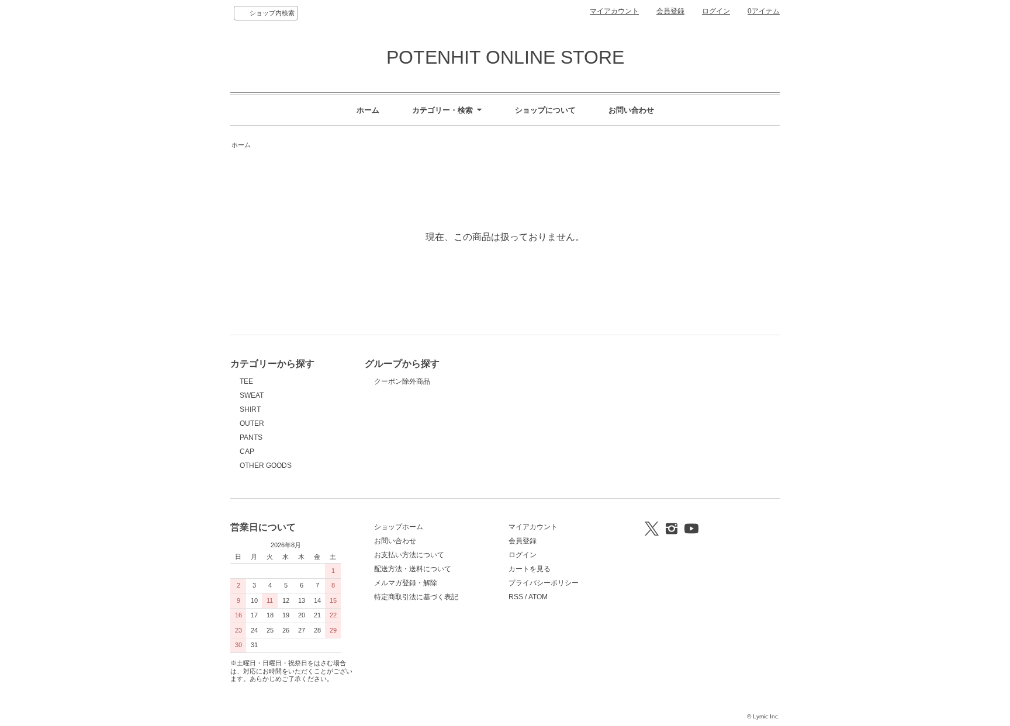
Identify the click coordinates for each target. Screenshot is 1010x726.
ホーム (368, 110)
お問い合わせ (631, 110)
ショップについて (545, 110)
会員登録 (670, 11)
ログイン (716, 11)
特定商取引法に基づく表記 (416, 597)
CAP (247, 451)
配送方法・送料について (412, 569)
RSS (516, 597)
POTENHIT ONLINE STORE (505, 57)
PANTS (251, 437)
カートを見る (530, 569)
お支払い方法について (409, 555)
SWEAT (252, 395)
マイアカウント (614, 11)
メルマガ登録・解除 (405, 583)
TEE (246, 381)
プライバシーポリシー (544, 583)
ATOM (538, 597)
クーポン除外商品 (402, 381)
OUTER (252, 423)
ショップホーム (398, 527)
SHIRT (250, 409)
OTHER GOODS (266, 465)
